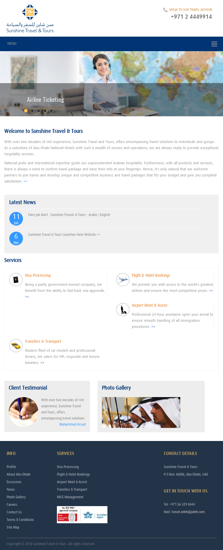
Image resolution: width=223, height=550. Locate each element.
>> (26, 181)
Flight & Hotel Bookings (73, 474)
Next (177, 412)
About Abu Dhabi (18, 474)
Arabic (93, 215)
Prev (105, 412)
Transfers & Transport (72, 489)
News (11, 489)
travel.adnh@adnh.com (188, 512)
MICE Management (70, 497)
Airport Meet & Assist (72, 482)
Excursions (14, 482)
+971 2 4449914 (191, 17)
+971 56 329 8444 (182, 504)
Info (11, 453)
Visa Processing (68, 467)
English (105, 215)
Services (65, 453)
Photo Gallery (16, 497)
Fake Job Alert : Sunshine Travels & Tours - (58, 215)
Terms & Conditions (20, 520)
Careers (12, 504)
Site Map (13, 527)
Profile (11, 467)
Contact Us (14, 512)
